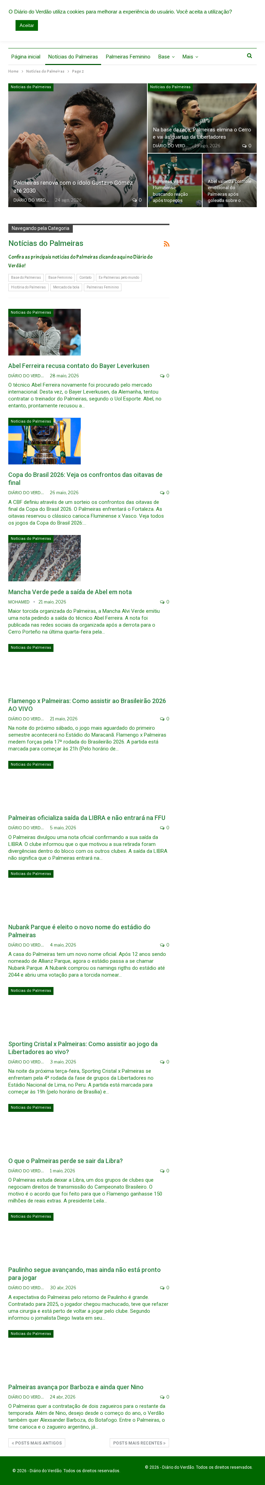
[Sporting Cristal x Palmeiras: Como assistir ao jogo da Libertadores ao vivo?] (44, 1010)
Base (164, 57)
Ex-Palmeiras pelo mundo (119, 277)
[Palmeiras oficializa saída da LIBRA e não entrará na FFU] (44, 784)
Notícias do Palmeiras (73, 57)
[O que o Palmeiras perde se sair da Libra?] (44, 1127)
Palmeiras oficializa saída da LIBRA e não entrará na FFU (86, 817)
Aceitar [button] (27, 25)
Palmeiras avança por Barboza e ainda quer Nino (76, 1387)
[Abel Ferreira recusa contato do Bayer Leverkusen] (44, 332)
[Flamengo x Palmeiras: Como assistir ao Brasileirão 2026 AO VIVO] (44, 667)
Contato (85, 277)
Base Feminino (60, 277)
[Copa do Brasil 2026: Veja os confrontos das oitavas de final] (44, 441)
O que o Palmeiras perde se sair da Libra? (65, 1160)
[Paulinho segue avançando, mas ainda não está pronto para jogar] (44, 1236)
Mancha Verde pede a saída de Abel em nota (70, 592)
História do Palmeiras (28, 287)
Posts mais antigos (38, 1443)
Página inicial (25, 57)
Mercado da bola (66, 287)
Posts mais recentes (138, 1443)
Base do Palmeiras (26, 277)
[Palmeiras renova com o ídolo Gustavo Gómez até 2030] (78, 145)
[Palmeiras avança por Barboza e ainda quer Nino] (44, 1353)
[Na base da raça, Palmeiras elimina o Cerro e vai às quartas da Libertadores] (202, 118)
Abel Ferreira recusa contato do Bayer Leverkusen (78, 365)
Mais (188, 57)
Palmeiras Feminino (128, 57)
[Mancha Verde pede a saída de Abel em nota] (44, 558)
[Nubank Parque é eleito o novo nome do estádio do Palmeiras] (44, 893)
